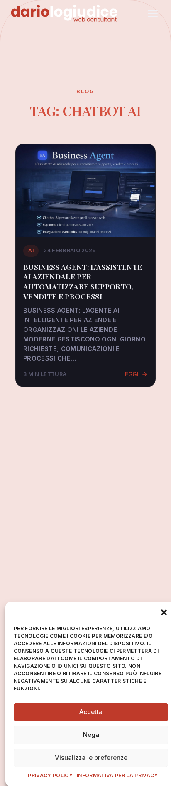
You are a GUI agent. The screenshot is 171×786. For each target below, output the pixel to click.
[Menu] (152, 13)
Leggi (130, 374)
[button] (164, 612)
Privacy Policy (50, 775)
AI (31, 250)
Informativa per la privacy (117, 775)
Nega (91, 735)
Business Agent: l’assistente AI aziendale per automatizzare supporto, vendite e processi (82, 281)
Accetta (91, 712)
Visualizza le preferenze (91, 757)
